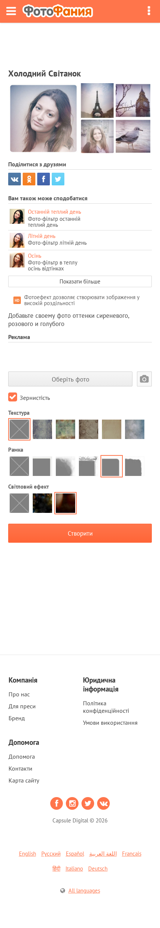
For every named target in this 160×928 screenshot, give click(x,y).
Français (131, 853)
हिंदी (56, 868)
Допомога (22, 756)
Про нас (19, 694)
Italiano (74, 868)
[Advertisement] (80, 43)
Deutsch (98, 868)
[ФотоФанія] (57, 11)
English (27, 853)
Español (75, 853)
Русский (51, 853)
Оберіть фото (70, 379)
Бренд (17, 718)
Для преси (22, 706)
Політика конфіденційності (106, 706)
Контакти (20, 768)
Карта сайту (24, 780)
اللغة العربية (103, 853)
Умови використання (110, 722)
